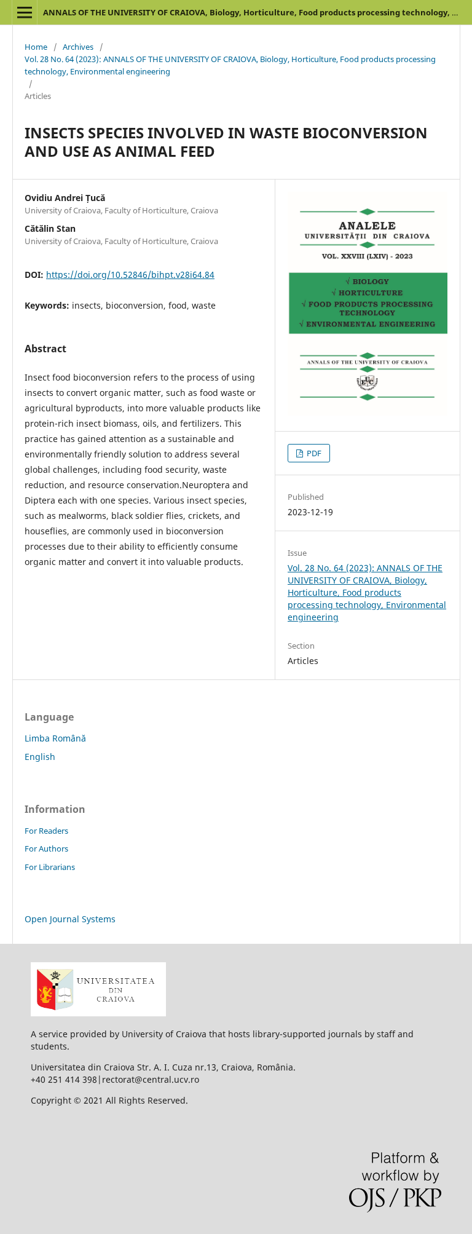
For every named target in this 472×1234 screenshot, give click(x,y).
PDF (313, 453)
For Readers (46, 830)
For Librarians (50, 866)
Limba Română (55, 738)
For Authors (46, 848)
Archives (78, 46)
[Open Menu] (24, 12)
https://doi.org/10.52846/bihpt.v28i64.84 (130, 274)
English (40, 756)
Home (36, 46)
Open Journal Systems (70, 919)
